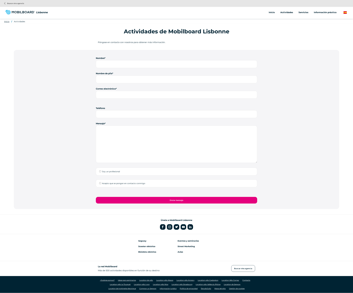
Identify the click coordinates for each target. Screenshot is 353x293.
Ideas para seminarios (127, 280)
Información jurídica (168, 288)
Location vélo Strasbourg (182, 284)
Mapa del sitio (220, 288)
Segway (142, 241)
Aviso (180, 252)
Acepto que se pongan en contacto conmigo (123, 183)
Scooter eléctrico (146, 246)
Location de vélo (146, 280)
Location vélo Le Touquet (120, 284)
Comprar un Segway (147, 288)
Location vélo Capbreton (208, 280)
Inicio (272, 12)
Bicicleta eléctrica (147, 252)
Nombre (100, 58)
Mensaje (100, 123)
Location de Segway (232, 284)
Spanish (347, 12)
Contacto (246, 280)
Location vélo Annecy (185, 280)
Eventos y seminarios (188, 241)
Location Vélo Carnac (230, 280)
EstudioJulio (206, 288)
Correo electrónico (106, 88)
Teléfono (100, 108)
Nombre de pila (104, 73)
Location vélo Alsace (164, 280)
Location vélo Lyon (142, 284)
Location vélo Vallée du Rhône (208, 284)
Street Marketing (186, 246)
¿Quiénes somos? (107, 280)
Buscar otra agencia (14, 3)
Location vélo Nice (160, 284)
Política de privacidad (189, 288)
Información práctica (325, 12)
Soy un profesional (111, 171)
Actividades (19, 21)
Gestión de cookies (237, 288)
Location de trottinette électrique (122, 288)
